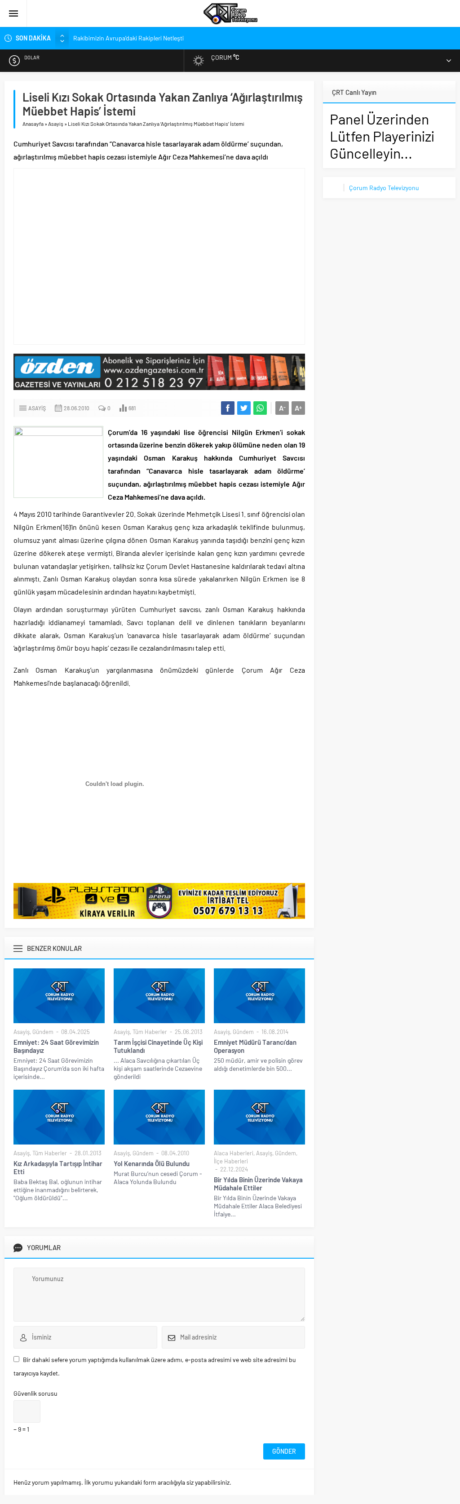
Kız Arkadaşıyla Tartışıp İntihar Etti (57, 1167)
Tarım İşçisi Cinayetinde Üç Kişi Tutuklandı (158, 1046)
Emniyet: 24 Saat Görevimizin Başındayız (56, 1046)
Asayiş (55, 123)
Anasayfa (33, 123)
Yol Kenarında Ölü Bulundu (152, 1163)
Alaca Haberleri (233, 1153)
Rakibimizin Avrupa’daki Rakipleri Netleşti (128, 38)
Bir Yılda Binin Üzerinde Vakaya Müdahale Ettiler (258, 1184)
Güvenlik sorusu (35, 1393)
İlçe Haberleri (231, 1161)
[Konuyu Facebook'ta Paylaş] (227, 408)
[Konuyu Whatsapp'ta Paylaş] (260, 408)
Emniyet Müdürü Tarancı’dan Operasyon (255, 1046)
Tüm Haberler (150, 1031)
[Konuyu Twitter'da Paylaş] (244, 408)
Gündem (42, 1031)
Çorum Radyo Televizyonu (384, 187)
